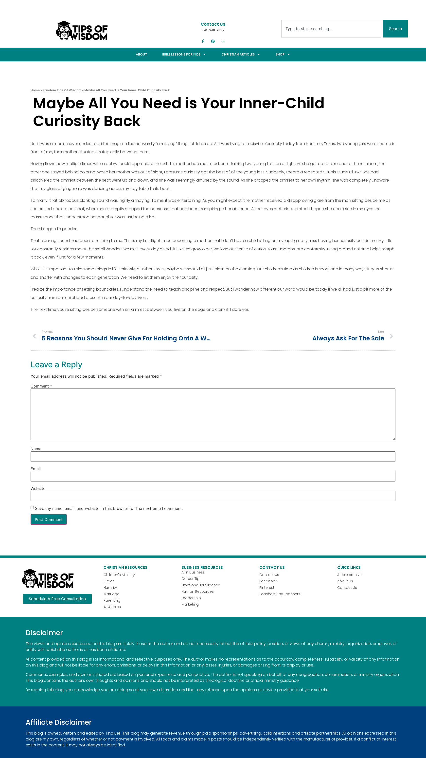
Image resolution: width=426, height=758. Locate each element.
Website (38, 488)
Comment (41, 386)
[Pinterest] (213, 41)
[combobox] (331, 28)
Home (35, 90)
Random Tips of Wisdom (62, 90)
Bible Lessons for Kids (181, 54)
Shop (280, 54)
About (141, 54)
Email (36, 469)
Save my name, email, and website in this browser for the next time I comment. (109, 508)
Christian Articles (238, 54)
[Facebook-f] (203, 41)
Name (36, 449)
